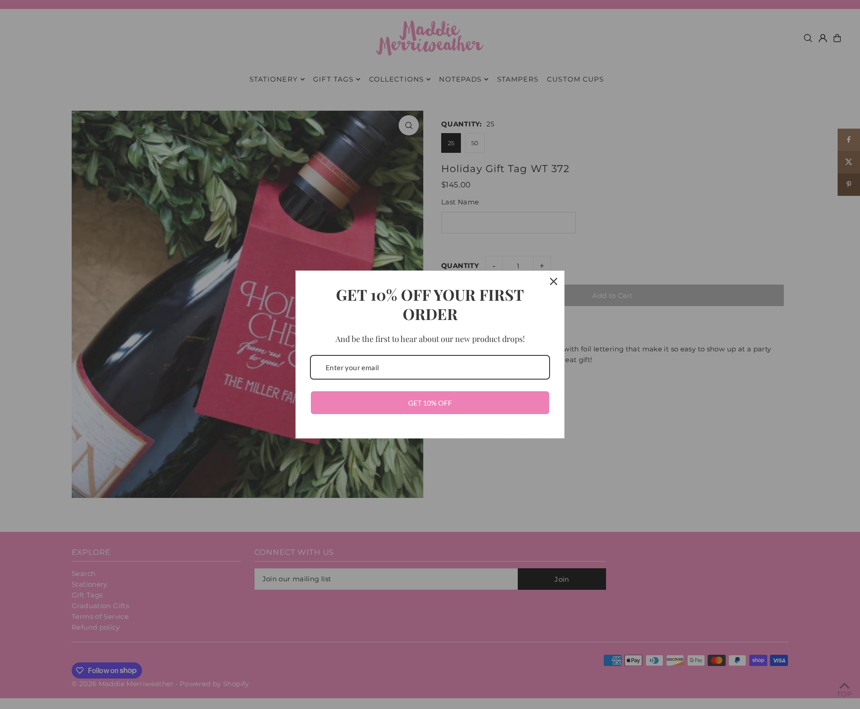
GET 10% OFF (430, 402)
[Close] (553, 281)
